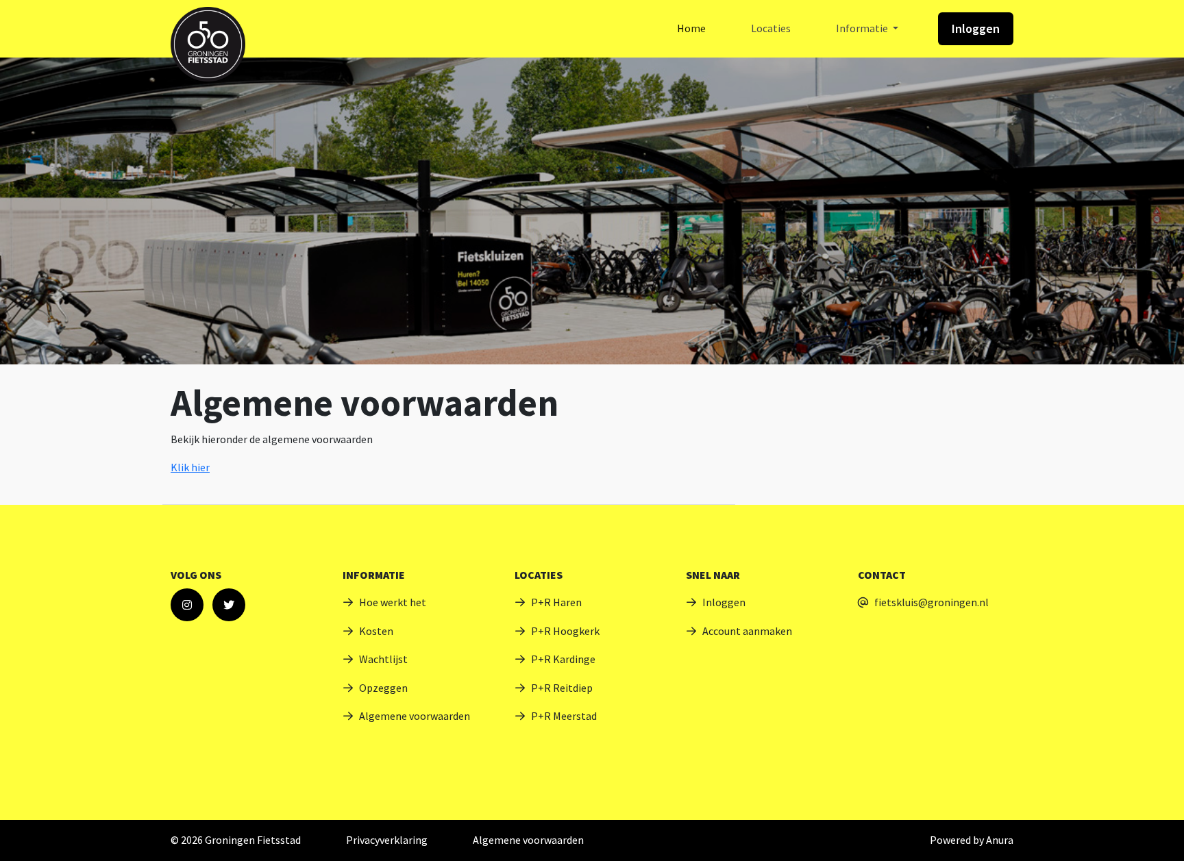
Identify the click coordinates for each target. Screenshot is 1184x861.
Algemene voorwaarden (414, 716)
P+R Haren (556, 602)
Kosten (376, 631)
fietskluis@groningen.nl (931, 602)
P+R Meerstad (564, 716)
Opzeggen (383, 688)
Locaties (771, 28)
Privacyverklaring (387, 840)
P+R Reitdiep (562, 688)
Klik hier (190, 467)
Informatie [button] (863, 28)
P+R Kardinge (563, 659)
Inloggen (976, 28)
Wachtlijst (383, 659)
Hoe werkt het (392, 602)
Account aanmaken (747, 631)
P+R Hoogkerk (565, 631)
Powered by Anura (971, 840)
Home (691, 28)
